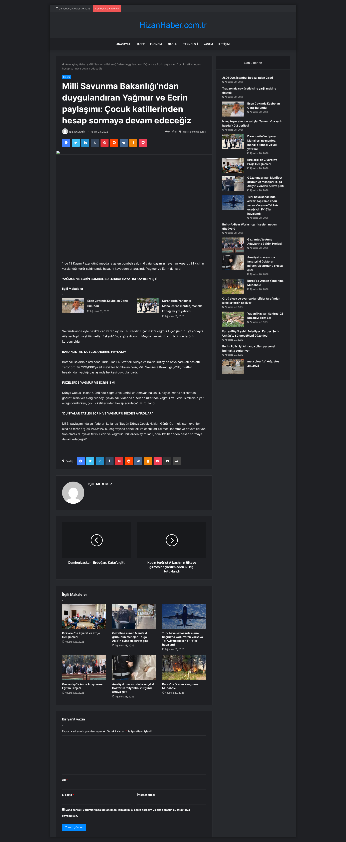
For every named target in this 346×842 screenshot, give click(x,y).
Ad (65, 779)
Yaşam (208, 44)
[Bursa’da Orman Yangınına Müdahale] (184, 667)
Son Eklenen (253, 63)
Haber (140, 44)
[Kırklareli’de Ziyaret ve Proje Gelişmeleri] (84, 616)
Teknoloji (190, 44)
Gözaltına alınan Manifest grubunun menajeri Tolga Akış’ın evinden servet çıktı (130, 636)
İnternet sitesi (146, 794)
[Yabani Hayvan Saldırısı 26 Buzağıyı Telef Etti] (233, 319)
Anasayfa (123, 44)
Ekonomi (156, 44)
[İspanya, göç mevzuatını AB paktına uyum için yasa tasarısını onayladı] (233, 366)
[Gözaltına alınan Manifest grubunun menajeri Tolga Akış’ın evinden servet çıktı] (134, 616)
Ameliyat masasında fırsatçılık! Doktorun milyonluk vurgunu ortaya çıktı (133, 687)
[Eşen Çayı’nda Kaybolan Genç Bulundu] (73, 305)
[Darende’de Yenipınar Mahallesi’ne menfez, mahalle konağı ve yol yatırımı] (148, 305)
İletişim (224, 44)
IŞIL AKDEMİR (77, 131)
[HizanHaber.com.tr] (173, 25)
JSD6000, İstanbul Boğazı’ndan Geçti (247, 77)
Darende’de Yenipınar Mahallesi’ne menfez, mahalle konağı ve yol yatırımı (182, 306)
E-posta (68, 794)
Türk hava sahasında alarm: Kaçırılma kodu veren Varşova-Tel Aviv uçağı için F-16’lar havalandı (263, 205)
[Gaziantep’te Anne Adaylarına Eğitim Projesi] (84, 667)
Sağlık (173, 44)
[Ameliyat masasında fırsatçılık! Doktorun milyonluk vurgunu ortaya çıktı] (134, 667)
